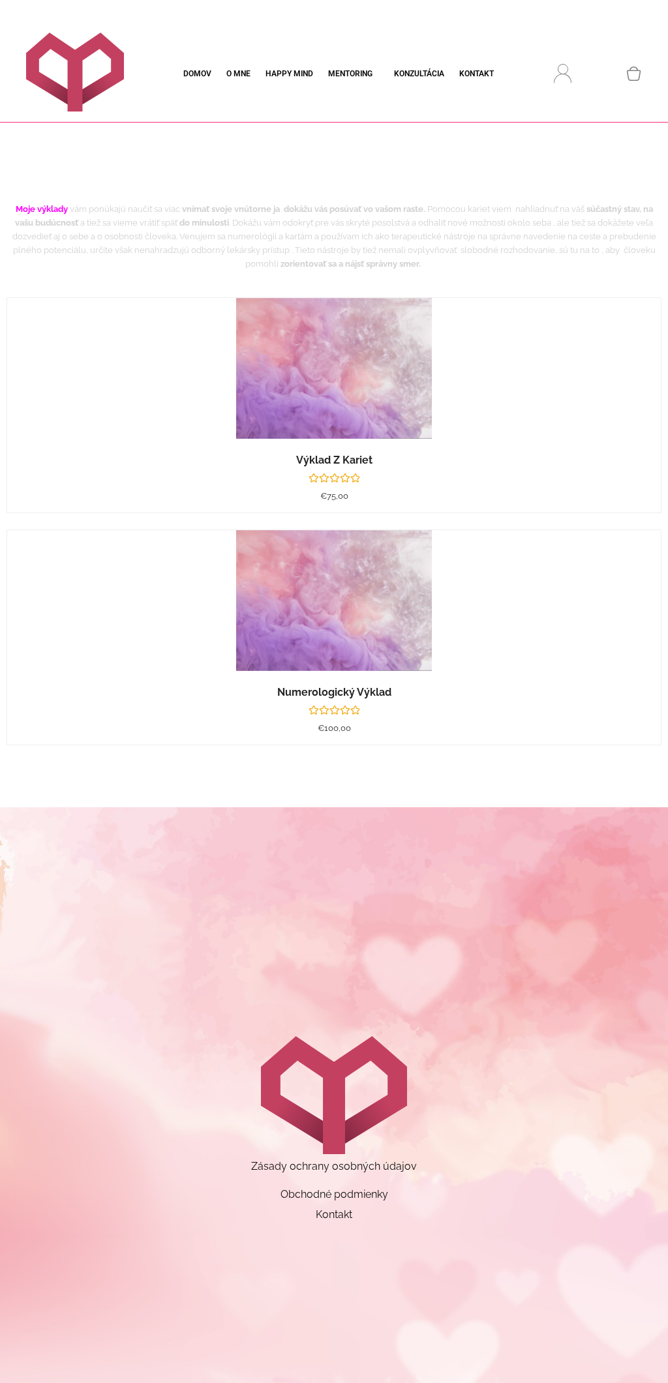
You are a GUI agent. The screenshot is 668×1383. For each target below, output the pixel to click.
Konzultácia (419, 73)
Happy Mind (289, 73)
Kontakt (476, 73)
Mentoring (350, 73)
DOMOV (197, 73)
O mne (238, 73)
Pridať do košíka (349, 381)
